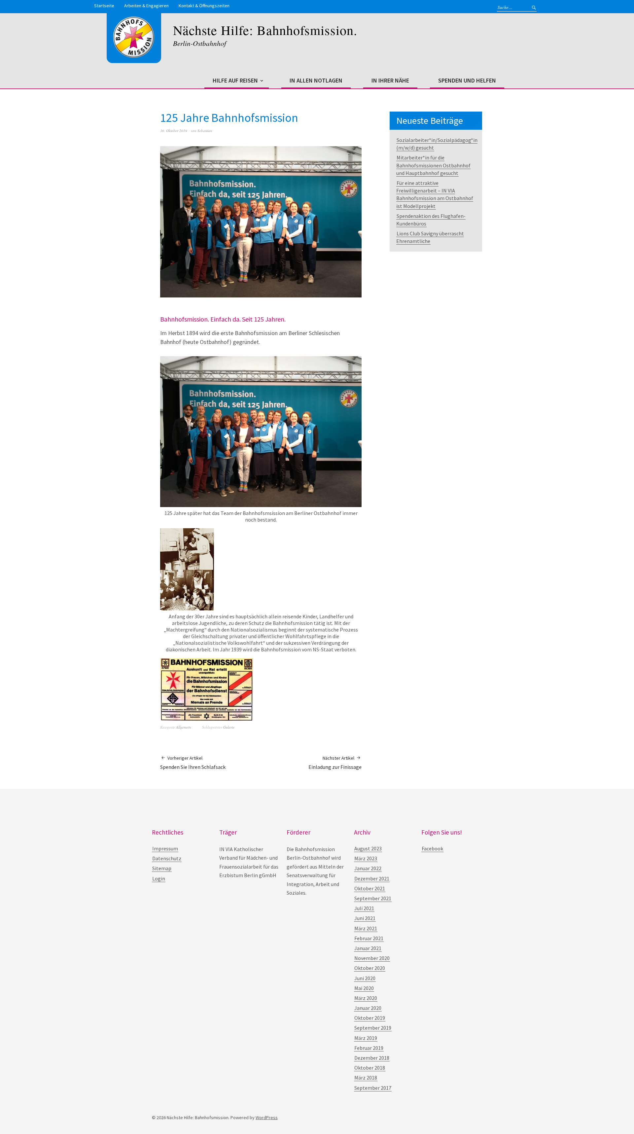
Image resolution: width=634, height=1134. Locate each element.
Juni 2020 (364, 978)
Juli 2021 (364, 908)
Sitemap (161, 868)
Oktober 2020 (369, 968)
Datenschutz (166, 858)
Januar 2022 (367, 868)
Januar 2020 (367, 1008)
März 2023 (365, 858)
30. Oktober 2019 (173, 130)
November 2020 (372, 958)
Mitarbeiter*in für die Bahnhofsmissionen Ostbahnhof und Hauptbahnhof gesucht (433, 165)
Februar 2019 (368, 1048)
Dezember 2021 (371, 878)
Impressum (165, 848)
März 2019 (365, 1038)
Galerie (228, 727)
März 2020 (365, 998)
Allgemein (183, 727)
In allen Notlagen (316, 80)
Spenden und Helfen (467, 80)
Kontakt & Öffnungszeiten (204, 6)
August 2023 (368, 848)
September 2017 (372, 1087)
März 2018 (365, 1077)
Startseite (104, 6)
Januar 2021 (367, 948)
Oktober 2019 (369, 1017)
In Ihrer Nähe (390, 80)
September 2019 (372, 1027)
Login (158, 878)
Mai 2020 (364, 988)
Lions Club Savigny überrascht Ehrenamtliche (430, 237)
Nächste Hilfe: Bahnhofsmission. (265, 30)
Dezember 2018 (371, 1057)
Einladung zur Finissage (335, 762)
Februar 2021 (368, 938)
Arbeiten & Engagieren (146, 6)
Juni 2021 (364, 918)
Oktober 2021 (369, 888)
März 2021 (365, 928)
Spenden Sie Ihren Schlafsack (193, 762)
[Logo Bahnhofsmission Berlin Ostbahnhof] (134, 56)
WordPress (267, 1117)
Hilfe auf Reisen (235, 80)
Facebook (432, 848)
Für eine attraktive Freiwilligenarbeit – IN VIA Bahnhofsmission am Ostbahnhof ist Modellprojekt (434, 194)
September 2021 (372, 898)
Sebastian (204, 130)
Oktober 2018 (369, 1067)
